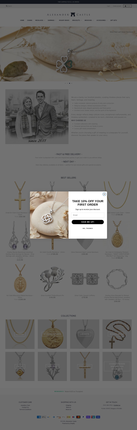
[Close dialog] (104, 194)
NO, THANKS (88, 228)
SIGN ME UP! (87, 222)
